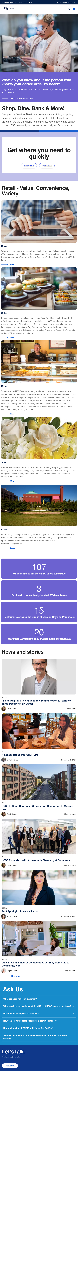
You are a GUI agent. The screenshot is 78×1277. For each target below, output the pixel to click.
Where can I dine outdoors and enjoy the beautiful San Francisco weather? (35, 1037)
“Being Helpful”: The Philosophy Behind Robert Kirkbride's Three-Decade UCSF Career (36, 702)
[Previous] (3, 58)
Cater (4, 312)
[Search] (69, 9)
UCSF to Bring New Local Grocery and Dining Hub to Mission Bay (37, 807)
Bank (4, 245)
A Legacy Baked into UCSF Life (20, 754)
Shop (4, 462)
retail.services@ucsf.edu (11, 1057)
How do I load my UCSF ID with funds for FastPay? (28, 1028)
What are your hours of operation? (20, 998)
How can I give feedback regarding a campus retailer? (30, 1020)
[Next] (75, 58)
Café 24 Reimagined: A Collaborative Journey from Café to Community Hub (35, 964)
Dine (3, 386)
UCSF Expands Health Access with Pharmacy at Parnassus (36, 860)
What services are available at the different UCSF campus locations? (37, 1006)
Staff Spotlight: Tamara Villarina (20, 911)
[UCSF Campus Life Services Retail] (11, 9)
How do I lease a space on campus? (21, 1013)
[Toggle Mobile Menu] (74, 9)
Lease (4, 529)
